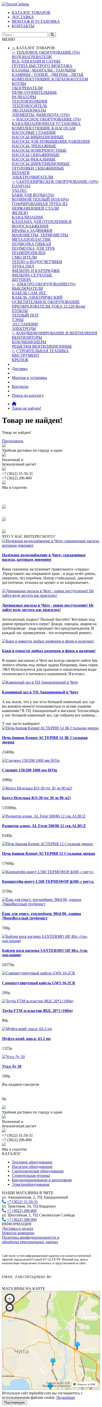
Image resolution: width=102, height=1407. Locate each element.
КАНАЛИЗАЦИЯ (27, 217)
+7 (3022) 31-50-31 (22, 1202)
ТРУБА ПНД (23, 266)
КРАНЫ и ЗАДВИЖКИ (32, 230)
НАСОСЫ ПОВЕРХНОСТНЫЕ (39, 150)
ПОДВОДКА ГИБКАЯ (31, 244)
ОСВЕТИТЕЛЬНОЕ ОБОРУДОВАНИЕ (46, 302)
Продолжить (12, 441)
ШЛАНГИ (21, 173)
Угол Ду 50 (11, 1066)
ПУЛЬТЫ (20, 311)
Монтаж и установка (29, 377)
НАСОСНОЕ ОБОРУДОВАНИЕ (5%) (48, 119)
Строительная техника (31, 1175)
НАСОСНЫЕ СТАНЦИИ (34, 132)
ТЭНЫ (18, 320)
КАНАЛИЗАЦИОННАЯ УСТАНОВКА (46, 124)
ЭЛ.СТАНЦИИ (25, 324)
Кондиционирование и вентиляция (42, 1180)
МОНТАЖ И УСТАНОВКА (36, 21)
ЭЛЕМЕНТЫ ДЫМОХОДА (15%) (41, 115)
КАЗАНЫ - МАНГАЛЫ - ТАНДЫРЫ (44, 70)
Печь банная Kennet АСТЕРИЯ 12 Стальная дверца (48, 853)
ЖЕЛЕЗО (20, 213)
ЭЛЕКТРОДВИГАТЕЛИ (32, 177)
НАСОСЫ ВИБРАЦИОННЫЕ (38, 137)
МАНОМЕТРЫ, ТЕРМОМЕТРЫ (40, 235)
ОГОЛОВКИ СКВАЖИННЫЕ (38, 168)
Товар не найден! (26, 408)
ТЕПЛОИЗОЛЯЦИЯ (29, 101)
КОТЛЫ (19, 83)
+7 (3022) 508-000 (22, 1219)
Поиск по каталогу (28, 395)
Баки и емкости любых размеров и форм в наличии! (49, 651)
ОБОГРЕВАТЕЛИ (27, 88)
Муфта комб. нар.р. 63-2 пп (26, 1039)
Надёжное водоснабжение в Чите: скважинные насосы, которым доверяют (44, 557)
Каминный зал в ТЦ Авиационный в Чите (40, 692)
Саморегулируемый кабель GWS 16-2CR (38, 983)
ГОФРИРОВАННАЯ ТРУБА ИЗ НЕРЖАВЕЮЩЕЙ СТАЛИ (39, 206)
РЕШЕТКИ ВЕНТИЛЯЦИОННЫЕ (42, 346)
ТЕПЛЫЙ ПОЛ (25, 315)
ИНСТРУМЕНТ (25, 355)
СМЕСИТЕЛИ (24, 257)
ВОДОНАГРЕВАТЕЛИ (32, 57)
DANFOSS (21, 186)
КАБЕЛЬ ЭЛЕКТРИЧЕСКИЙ (37, 297)
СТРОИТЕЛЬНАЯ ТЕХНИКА (42, 351)
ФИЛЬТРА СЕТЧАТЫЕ (32, 275)
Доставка (19, 369)
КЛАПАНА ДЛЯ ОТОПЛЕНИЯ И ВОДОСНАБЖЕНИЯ (42, 224)
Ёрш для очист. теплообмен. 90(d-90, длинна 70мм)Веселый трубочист (41, 916)
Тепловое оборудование (32, 1162)
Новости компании (18, 1233)
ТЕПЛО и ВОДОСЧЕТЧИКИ (37, 262)
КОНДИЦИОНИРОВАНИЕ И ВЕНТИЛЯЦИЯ (56, 333)
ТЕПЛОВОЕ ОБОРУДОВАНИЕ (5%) (48, 52)
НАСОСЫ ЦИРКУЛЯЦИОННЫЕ (41, 164)
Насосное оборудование (32, 1166)
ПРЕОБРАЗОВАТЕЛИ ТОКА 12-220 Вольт (48, 306)
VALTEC (19, 190)
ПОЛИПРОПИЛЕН (29, 253)
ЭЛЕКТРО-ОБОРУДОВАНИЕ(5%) (46, 284)
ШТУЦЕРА (21, 279)
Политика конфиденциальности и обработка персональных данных (30, 1239)
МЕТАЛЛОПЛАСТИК (31, 239)
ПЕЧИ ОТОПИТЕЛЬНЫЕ (34, 92)
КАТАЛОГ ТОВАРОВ (31, 12)
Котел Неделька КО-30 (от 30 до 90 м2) (36, 798)
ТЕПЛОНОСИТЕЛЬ (29, 106)
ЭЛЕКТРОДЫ (24, 328)
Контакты (20, 386)
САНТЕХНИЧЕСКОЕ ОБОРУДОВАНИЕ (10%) (57, 181)
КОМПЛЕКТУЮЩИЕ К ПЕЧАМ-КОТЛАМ (50, 79)
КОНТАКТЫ (23, 26)
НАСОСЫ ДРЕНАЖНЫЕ (34, 146)
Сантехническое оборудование (38, 1171)
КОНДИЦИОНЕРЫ (29, 342)
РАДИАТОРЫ (24, 97)
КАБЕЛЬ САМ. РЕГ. (29, 293)
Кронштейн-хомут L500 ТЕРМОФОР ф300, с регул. (48, 881)
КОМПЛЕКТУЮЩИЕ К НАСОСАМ (44, 128)
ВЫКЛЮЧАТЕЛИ (27, 288)
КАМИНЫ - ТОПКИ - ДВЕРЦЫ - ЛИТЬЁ (48, 75)
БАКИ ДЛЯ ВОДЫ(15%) (33, 195)
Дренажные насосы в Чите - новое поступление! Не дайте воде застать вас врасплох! (48, 607)
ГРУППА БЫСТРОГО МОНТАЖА (42, 66)
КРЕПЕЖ (20, 360)
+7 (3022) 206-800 (22, 1211)
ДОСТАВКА (23, 17)
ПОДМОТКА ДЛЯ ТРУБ (33, 248)
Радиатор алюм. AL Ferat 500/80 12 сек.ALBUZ (44, 826)
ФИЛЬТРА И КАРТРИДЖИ (36, 271)
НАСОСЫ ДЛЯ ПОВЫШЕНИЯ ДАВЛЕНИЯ (51, 141)
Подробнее (65, 1397)
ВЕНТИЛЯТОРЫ (27, 337)
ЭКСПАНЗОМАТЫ (29, 110)
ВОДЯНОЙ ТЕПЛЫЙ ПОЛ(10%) (40, 199)
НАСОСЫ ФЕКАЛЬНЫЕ (34, 159)
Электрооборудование (31, 1184)
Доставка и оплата (17, 1228)
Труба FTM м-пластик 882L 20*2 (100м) (37, 1011)
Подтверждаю (14, 1402)
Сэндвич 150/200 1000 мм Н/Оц (29, 770)
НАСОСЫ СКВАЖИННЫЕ (36, 155)
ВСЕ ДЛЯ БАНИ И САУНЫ (36, 61)
